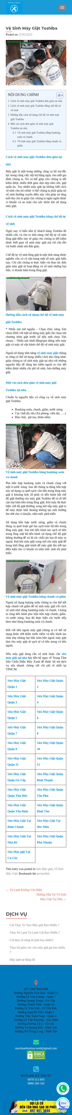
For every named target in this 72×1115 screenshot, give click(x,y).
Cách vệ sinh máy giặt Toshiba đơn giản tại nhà (36, 100)
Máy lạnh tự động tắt (22, 959)
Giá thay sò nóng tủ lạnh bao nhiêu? (31, 940)
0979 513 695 (36, 1079)
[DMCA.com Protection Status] (36, 1054)
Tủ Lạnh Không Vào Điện (24, 890)
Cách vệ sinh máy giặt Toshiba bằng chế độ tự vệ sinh (36, 108)
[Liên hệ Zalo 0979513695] (36, 1106)
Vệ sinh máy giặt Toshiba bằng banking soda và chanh (38, 134)
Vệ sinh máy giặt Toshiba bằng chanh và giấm (39, 143)
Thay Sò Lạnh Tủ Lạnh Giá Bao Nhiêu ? (35, 932)
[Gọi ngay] (63, 1088)
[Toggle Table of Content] (58, 95)
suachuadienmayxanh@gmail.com (36, 1048)
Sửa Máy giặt (44, 869)
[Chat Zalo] (63, 1104)
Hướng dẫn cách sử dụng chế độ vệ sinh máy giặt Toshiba (35, 117)
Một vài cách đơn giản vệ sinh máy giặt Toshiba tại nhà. (32, 126)
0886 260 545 (36, 1083)
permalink (43, 873)
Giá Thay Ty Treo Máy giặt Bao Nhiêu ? (34, 925)
